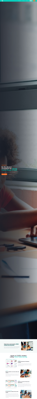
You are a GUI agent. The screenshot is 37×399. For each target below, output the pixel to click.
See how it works (10, 174)
